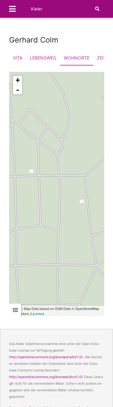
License (37, 313)
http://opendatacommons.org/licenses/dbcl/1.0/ (46, 377)
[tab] (15, 310)
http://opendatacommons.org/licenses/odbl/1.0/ (46, 357)
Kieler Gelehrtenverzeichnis (52, 17)
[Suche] (97, 9)
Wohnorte (76, 57)
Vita (17, 57)
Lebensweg (43, 57)
